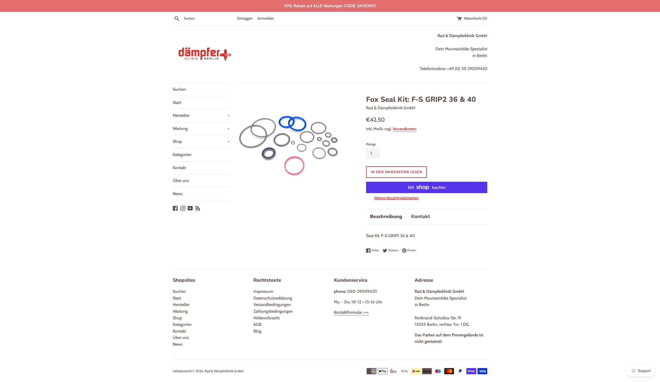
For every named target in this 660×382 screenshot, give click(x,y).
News (178, 193)
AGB (257, 324)
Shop (201, 141)
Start (177, 102)
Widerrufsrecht (266, 317)
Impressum (263, 291)
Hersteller (201, 115)
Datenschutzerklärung (272, 298)
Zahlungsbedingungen (273, 311)
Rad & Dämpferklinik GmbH (224, 371)
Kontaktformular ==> (351, 312)
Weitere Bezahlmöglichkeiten (396, 198)
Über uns (181, 180)
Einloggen (245, 18)
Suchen (179, 89)
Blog (257, 331)
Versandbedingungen (272, 304)
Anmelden (266, 18)
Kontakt (179, 167)
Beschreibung (386, 216)
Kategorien (182, 154)
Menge (371, 144)
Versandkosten (404, 129)
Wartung (201, 128)
